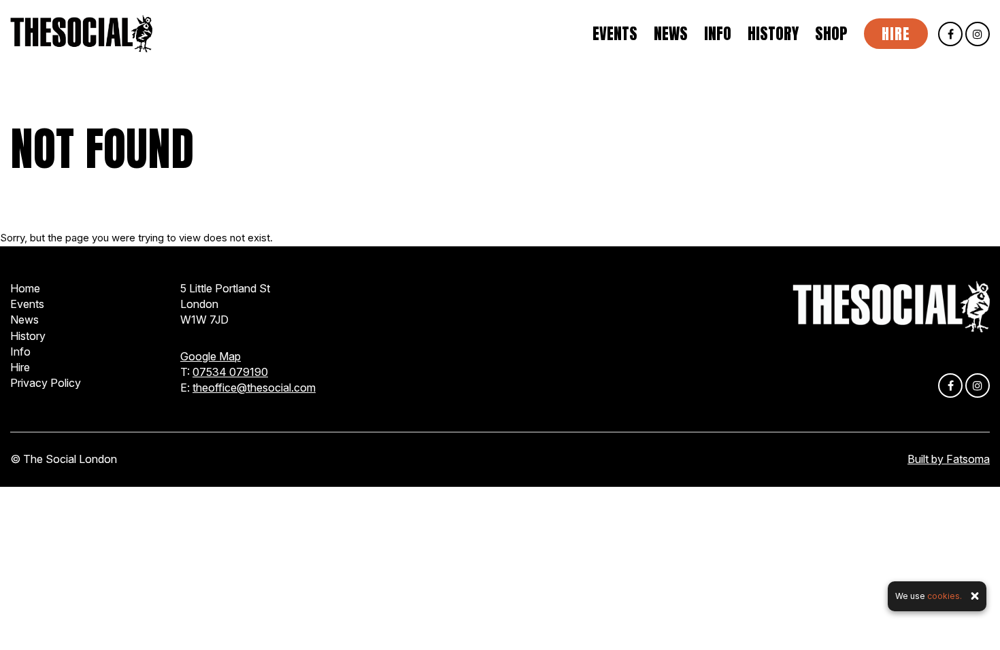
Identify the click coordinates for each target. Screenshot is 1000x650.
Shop (831, 34)
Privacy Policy (45, 383)
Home (25, 288)
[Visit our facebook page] (950, 34)
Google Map (210, 356)
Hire (896, 33)
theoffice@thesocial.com (254, 387)
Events (615, 34)
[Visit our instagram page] (977, 34)
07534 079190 (230, 372)
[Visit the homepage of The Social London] (81, 33)
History (773, 34)
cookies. (944, 596)
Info (717, 34)
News (671, 34)
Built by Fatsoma (948, 459)
